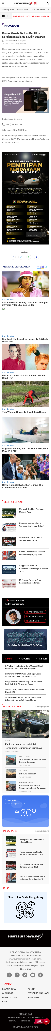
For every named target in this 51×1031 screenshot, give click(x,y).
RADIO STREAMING (36, 612)
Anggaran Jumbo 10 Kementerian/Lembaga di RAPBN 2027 (33, 568)
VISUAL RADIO (34, 621)
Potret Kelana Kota (38, 993)
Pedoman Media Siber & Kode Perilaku (25, 1017)
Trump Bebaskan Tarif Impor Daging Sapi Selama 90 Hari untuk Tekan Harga (23, 698)
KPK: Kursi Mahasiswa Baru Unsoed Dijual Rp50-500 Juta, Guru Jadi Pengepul (24, 667)
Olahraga (7, 993)
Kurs (4, 1001)
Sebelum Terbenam (27, 773)
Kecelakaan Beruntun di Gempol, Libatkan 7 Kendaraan (32, 786)
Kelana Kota (22, 9)
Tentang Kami (8, 9)
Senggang (33, 997)
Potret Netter (9, 997)
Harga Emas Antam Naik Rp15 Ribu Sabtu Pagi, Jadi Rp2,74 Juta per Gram (23, 682)
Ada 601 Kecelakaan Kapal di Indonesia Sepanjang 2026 (32, 877)
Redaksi (12, 1021)
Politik (31, 989)
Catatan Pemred (38, 9)
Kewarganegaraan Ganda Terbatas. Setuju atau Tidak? (32, 853)
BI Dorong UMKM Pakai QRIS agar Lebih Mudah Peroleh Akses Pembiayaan (23, 675)
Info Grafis (11, 25)
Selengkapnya (42, 706)
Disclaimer (25, 1021)
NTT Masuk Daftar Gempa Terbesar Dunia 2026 (31, 865)
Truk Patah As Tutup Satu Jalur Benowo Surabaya (32, 760)
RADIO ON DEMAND (36, 616)
